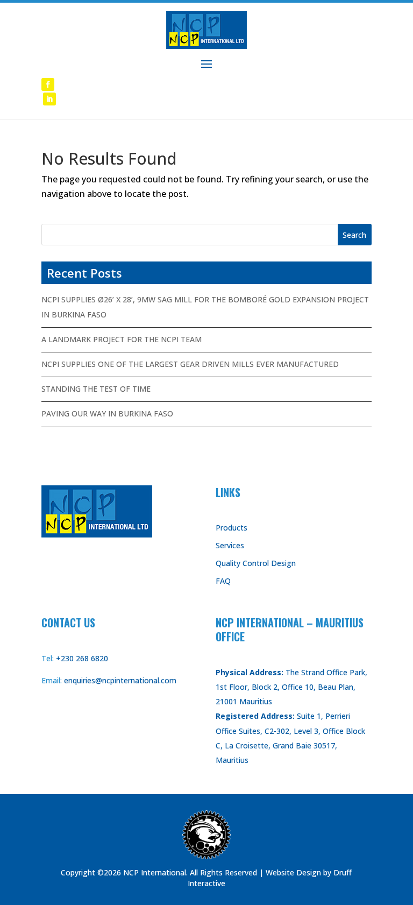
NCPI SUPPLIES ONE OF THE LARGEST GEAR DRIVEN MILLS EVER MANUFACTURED (190, 364)
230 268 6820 (84, 658)
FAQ (223, 581)
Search (354, 235)
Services (230, 545)
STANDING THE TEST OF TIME (96, 389)
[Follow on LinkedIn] (49, 99)
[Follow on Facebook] (47, 84)
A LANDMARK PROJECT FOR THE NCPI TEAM (121, 339)
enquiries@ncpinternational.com (120, 680)
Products (231, 527)
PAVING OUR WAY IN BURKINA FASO (107, 413)
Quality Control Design (256, 563)
